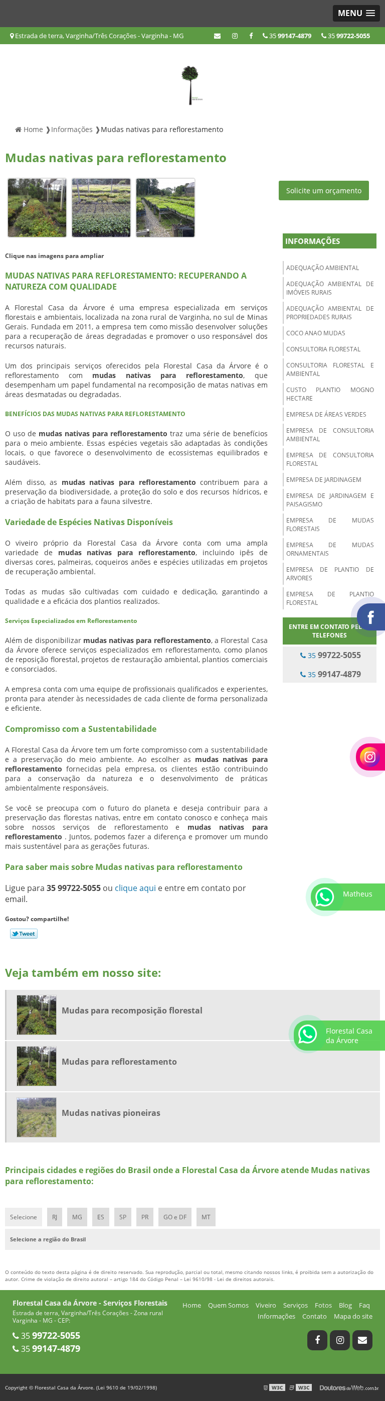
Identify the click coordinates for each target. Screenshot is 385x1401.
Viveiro (266, 1305)
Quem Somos (228, 1305)
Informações (312, 241)
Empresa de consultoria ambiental (330, 434)
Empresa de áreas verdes (326, 414)
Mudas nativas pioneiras (111, 1112)
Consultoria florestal (323, 349)
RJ (54, 1217)
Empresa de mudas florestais (330, 524)
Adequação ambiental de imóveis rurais (330, 288)
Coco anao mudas (315, 333)
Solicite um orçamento (323, 190)
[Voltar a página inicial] (192, 80)
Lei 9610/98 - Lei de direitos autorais (228, 1279)
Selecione (23, 1217)
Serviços (295, 1305)
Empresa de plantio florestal (330, 598)
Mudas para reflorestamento (119, 1061)
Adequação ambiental (322, 268)
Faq (364, 1305)
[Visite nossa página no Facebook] (251, 35)
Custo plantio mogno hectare (330, 394)
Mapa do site (353, 1316)
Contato (314, 1316)
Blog (345, 1305)
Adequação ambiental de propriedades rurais (330, 312)
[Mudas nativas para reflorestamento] (37, 207)
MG (77, 1217)
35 (348, 35)
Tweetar (24, 934)
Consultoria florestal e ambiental (330, 369)
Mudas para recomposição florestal (132, 1010)
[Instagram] (235, 35)
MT (206, 1217)
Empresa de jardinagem (323, 479)
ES (100, 1217)
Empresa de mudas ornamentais (330, 549)
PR (144, 1217)
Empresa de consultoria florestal (330, 459)
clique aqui (135, 888)
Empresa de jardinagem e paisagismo (330, 499)
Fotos (323, 1305)
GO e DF (174, 1217)
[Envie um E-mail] (217, 35)
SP (122, 1217)
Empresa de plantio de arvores (330, 573)
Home (191, 1305)
